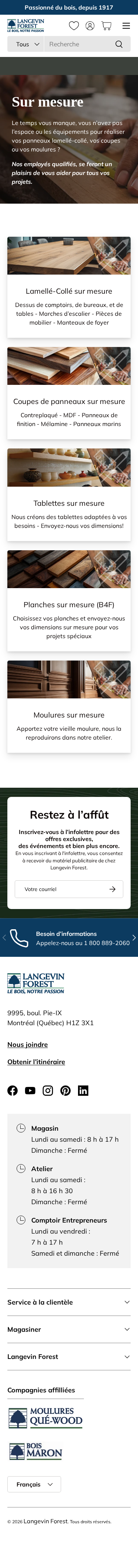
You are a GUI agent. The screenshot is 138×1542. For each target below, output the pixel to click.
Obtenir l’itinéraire (36, 1062)
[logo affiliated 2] (35, 1451)
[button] (106, 26)
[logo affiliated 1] (45, 1418)
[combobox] (69, 44)
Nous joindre (27, 1044)
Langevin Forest (46, 1521)
